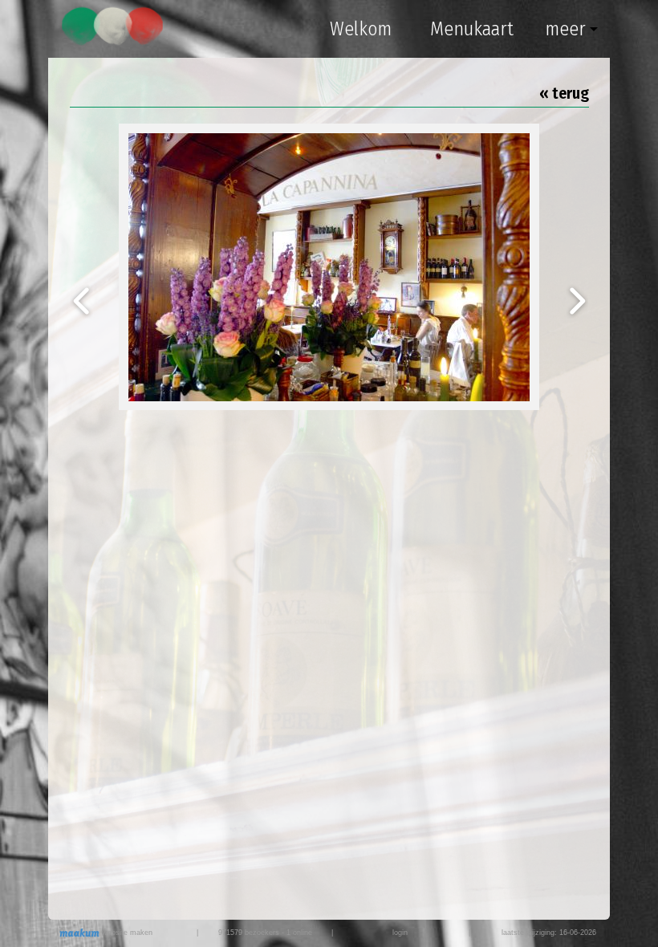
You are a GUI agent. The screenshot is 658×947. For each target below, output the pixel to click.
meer (565, 29)
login (400, 933)
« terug (564, 93)
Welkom (361, 29)
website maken (126, 933)
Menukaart (472, 29)
